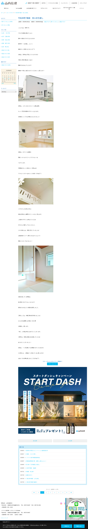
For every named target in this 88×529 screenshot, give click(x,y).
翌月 (15, 83)
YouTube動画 (19, 8)
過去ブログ (47, 21)
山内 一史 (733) (6, 33)
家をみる (6, 8)
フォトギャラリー (64, 3)
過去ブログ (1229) (6, 65)
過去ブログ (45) (5, 50)
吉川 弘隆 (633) (6, 36)
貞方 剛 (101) (5, 46)
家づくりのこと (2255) (7, 21)
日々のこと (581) (6, 25)
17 (4, 78)
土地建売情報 (74, 3)
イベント (82, 8)
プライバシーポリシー (34, 525)
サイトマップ (5, 517)
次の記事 (70, 440)
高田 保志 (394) (6, 39)
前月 (3, 83)
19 (8, 78)
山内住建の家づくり (31, 8)
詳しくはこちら (53, 363)
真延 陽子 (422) (6, 43)
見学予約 (44, 3)
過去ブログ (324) (6, 53)
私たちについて (56, 8)
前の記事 (35, 440)
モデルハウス (44, 8)
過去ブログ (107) (6, 57)
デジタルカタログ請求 (53, 3)
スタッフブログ (83, 3)
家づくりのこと (55, 21)
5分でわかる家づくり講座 (69, 8)
